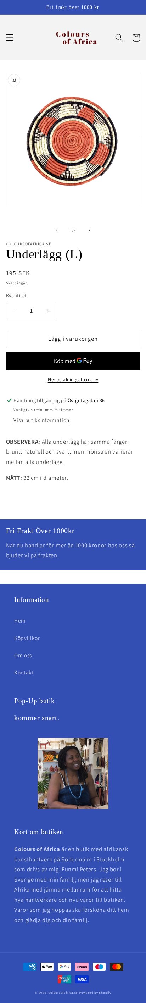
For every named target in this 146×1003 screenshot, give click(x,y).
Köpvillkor (27, 637)
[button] (9, 37)
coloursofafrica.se (63, 993)
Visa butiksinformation (41, 419)
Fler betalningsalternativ (73, 380)
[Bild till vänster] (56, 230)
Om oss (23, 655)
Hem (20, 620)
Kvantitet (16, 295)
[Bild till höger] (89, 230)
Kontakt (24, 672)
